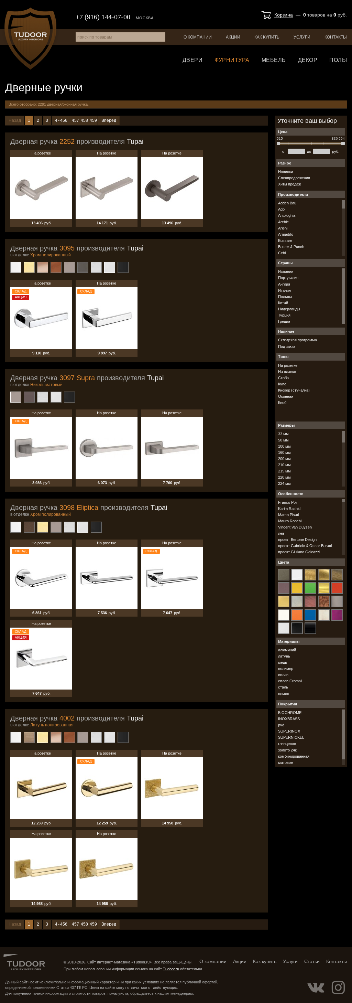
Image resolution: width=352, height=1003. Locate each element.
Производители (293, 194)
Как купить (266, 37)
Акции (233, 37)
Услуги (302, 37)
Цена (282, 132)
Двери (193, 60)
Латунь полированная (29, 267)
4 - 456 (61, 120)
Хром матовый (96, 267)
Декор (308, 60)
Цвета (283, 562)
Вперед (108, 120)
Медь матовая (56, 267)
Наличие (286, 331)
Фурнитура (232, 60)
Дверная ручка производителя (76, 141)
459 (93, 120)
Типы (283, 356)
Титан (29, 397)
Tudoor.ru (30, 38)
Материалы (288, 641)
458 (84, 120)
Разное (284, 163)
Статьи (312, 961)
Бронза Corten (29, 527)
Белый (15, 267)
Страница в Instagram (338, 987)
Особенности (291, 494)
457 (75, 120)
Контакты (335, 37)
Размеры (286, 425)
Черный (123, 267)
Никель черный (82, 267)
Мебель (274, 60)
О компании (198, 37)
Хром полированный (109, 267)
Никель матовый (69, 267)
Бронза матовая (29, 737)
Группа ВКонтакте (315, 987)
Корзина (283, 15)
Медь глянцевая (42, 267)
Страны (285, 263)
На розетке (41, 188)
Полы (338, 60)
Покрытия (287, 704)
